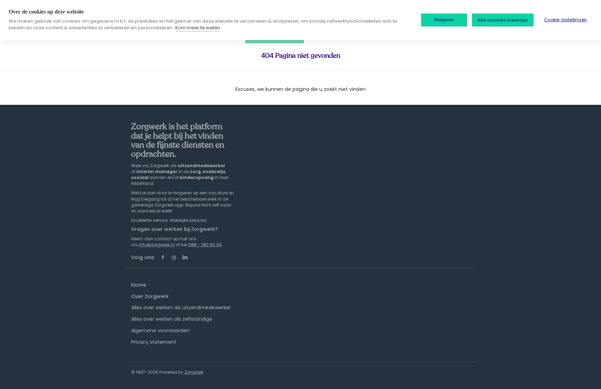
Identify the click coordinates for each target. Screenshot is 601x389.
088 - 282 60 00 (205, 245)
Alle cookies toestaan (503, 20)
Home (138, 284)
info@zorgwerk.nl (157, 245)
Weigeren (444, 20)
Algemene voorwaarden (160, 330)
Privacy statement (153, 342)
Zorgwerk (193, 372)
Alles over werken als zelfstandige (171, 319)
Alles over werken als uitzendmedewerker (181, 307)
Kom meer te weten (197, 27)
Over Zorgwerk (150, 296)
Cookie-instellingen (565, 20)
